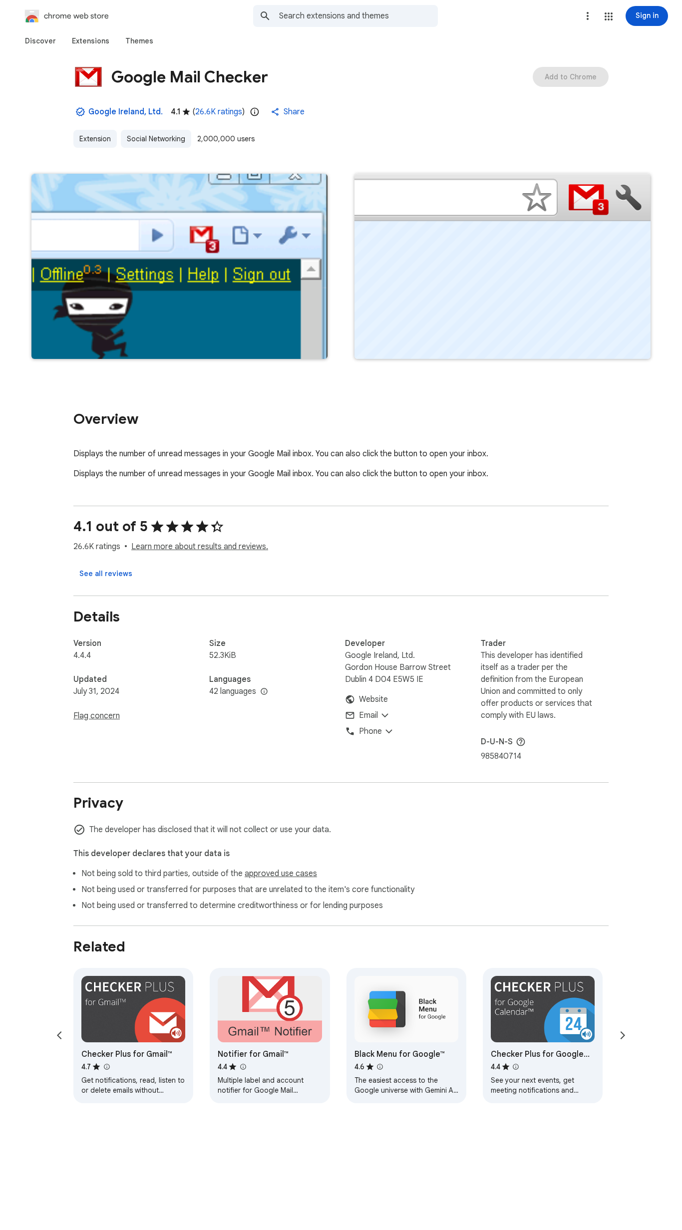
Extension (95, 138)
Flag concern (96, 716)
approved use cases (281, 874)
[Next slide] (623, 1035)
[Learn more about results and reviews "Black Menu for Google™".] (380, 1067)
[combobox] (358, 16)
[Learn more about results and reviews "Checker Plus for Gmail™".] (106, 1067)
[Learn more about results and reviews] (521, 742)
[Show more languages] (264, 692)
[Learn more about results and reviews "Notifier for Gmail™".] (243, 1067)
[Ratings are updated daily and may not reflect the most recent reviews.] (255, 112)
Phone (370, 731)
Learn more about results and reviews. (199, 547)
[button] (609, 16)
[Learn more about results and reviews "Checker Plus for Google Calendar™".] (516, 1067)
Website (373, 699)
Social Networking (156, 138)
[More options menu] (588, 16)
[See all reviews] (105, 574)
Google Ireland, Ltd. (125, 112)
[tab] (40, 41)
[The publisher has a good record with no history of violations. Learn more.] (80, 112)
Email (368, 715)
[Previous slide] (59, 1035)
